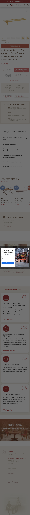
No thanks (7, 265)
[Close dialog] (28, 249)
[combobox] (7, 260)
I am (2, 258)
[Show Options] (13, 260)
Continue (8, 262)
